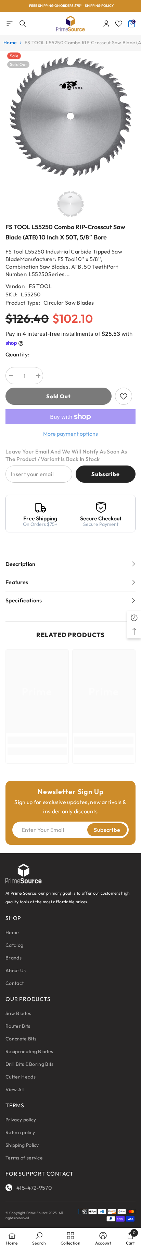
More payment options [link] (70, 433)
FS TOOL (40, 286)
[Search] (23, 24)
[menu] (9, 23)
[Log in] (106, 23)
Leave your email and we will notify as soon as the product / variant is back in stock (66, 455)
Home (10, 42)
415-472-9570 (34, 1187)
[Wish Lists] (118, 23)
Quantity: (17, 354)
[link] (37, 740)
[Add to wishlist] (123, 396)
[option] (70, 5)
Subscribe (105, 474)
